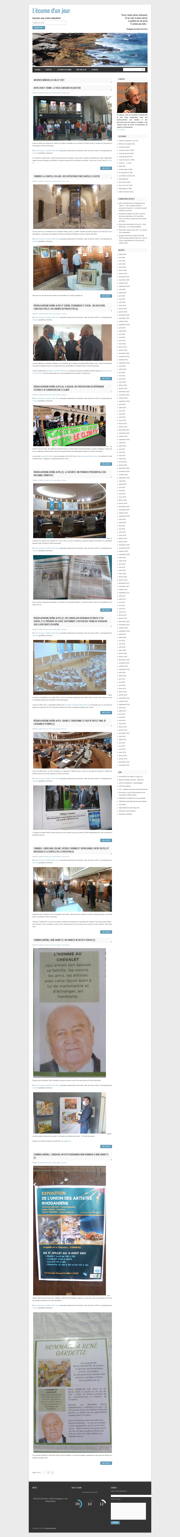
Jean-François (52, 93)
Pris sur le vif (80, 69)
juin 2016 (122, 641)
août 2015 (122, 672)
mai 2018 (122, 567)
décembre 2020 (124, 468)
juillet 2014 (122, 711)
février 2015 (123, 692)
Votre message (116, 1499)
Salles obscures (124, 192)
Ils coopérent (123, 172)
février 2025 (123, 309)
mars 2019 (122, 535)
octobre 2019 (123, 513)
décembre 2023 (124, 353)
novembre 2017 (124, 586)
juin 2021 (122, 449)
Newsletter (122, 179)
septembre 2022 (124, 401)
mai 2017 (122, 605)
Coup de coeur (65, 93)
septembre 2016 (124, 631)
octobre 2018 (123, 551)
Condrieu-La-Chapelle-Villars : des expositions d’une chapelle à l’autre (67, 176)
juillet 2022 (122, 407)
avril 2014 (122, 720)
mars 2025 (122, 305)
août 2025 (122, 289)
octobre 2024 (123, 321)
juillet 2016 (122, 637)
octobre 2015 (123, 666)
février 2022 (123, 423)
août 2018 (122, 558)
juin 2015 (122, 679)
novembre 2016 (124, 625)
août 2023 (122, 366)
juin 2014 (122, 714)
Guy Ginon (122, 804)
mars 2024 (122, 344)
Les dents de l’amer (63, 69)
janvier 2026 (123, 273)
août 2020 (122, 481)
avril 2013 (122, 749)
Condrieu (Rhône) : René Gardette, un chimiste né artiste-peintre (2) (64, 940)
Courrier (35, 153)
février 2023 (123, 385)
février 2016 (123, 653)
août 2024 (122, 328)
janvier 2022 (123, 427)
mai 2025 (122, 299)
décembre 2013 (124, 733)
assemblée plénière (47, 456)
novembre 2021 (124, 433)
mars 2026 (122, 267)
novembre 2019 (124, 510)
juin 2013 (122, 743)
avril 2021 (122, 455)
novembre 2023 (124, 356)
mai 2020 (122, 491)
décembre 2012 (124, 762)
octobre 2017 (123, 589)
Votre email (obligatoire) (119, 1491)
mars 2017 (122, 612)
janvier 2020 (123, 503)
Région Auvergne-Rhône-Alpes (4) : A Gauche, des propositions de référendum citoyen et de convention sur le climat (69, 388)
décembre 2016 (124, 621)
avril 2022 (122, 417)
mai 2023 (122, 376)
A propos (94, 69)
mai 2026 (122, 261)
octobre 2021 (123, 436)
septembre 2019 (124, 516)
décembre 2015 (124, 660)
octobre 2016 (123, 628)
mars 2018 (122, 574)
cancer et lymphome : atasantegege (131, 783)
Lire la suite (121, 130)
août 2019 (122, 519)
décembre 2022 (124, 392)
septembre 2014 (124, 704)
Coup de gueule (124, 153)
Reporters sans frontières (127, 811)
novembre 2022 (124, 395)
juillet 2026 (122, 254)
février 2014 (123, 727)
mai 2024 (122, 337)
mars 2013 (122, 752)
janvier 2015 (123, 695)
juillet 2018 (122, 561)
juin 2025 (122, 296)
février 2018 (123, 577)
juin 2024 (122, 334)
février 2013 (123, 755)
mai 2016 (122, 644)
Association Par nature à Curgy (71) (131, 776)
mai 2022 (122, 414)
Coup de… (47, 69)
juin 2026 (122, 257)
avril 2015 (122, 685)
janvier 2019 (123, 542)
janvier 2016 (123, 657)
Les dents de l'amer (125, 176)
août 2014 (122, 708)
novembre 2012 (124, 765)
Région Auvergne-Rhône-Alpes (59, 371)
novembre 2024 (124, 318)
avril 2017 (122, 609)
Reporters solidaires (125, 814)
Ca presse (64, 313)
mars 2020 (122, 497)
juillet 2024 (122, 331)
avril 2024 (122, 340)
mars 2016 (122, 650)
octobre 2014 (123, 701)
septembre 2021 (124, 439)
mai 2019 (122, 529)
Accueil (38, 69)
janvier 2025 (123, 312)
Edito (120, 166)
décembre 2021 (124, 430)
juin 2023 (122, 372)
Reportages (123, 188)
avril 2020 (122, 494)
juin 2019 (122, 526)
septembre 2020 (124, 478)
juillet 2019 (122, 522)
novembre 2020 (124, 471)
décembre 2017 (124, 583)
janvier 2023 (123, 388)
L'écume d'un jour (51, 10)
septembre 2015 (124, 669)
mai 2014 (122, 717)
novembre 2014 (124, 698)
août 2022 (122, 404)
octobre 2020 (123, 475)
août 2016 (122, 634)
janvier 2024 (123, 350)
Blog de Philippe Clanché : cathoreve (131, 780)
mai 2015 (122, 682)
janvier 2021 (123, 465)
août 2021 (122, 443)
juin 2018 (122, 564)
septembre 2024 (124, 324)
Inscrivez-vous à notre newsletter (46, 18)
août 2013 (122, 736)
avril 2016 (122, 647)
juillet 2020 (122, 484)
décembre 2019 (124, 506)
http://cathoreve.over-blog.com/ (129, 808)
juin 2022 (122, 411)
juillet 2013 (122, 740)
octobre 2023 (123, 360)
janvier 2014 (123, 730)
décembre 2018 (124, 545)
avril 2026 (122, 264)
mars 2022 (122, 420)
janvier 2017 (123, 618)
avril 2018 (122, 570)
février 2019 (123, 538)
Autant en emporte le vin (127, 141)
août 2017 (122, 596)
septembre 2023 (124, 363)
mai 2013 (122, 746)
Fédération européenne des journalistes (132, 798)
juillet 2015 (122, 676)
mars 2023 (122, 382)
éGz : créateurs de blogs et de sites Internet (133, 789)
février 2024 (123, 347)
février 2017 (123, 615)
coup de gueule (124, 157)
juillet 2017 (122, 599)
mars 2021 (122, 459)
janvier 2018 (123, 580)
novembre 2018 (124, 548)
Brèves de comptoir (125, 144)
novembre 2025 (124, 280)
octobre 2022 (123, 398)
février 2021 (123, 462)
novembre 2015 (124, 663)
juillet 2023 (122, 369)
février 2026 (123, 270)
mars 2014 (122, 724)
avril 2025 (122, 302)
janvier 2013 (123, 759)
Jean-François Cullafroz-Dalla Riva (47, 151)
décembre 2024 (124, 315)
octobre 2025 (123, 283)
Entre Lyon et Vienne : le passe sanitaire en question (57, 87)
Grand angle (123, 169)
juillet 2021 (122, 446)
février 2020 (123, 500)
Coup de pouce (65, 945)
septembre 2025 (124, 286)
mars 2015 (122, 688)
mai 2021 (122, 452)
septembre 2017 (124, 593)
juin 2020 (122, 487)
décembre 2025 (124, 277)
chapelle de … (68, 1141)
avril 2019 (122, 532)
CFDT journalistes (125, 786)
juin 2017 (122, 602)
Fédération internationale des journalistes (133, 801)
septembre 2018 (124, 554)
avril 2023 (122, 379)
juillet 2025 (122, 293)
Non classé (122, 182)
